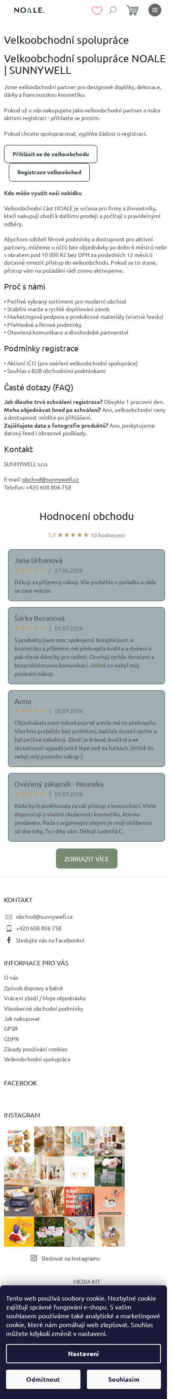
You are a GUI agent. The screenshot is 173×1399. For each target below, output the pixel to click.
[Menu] (155, 10)
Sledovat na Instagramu (70, 1258)
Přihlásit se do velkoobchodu (50, 153)
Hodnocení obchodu (86, 516)
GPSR (11, 1028)
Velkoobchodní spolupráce (37, 1059)
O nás (11, 977)
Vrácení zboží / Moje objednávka (45, 997)
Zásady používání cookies (36, 1048)
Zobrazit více (86, 858)
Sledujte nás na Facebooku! (50, 940)
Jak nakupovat (22, 1018)
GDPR (11, 1038)
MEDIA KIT (86, 1281)
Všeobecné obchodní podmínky (43, 1008)
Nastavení (83, 1353)
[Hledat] (113, 10)
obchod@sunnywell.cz (44, 916)
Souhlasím (124, 1379)
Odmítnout (43, 1379)
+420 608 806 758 (39, 928)
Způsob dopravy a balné (33, 987)
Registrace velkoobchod (49, 171)
